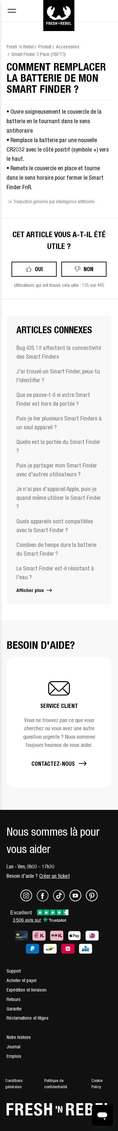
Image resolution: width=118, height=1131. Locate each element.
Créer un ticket (54, 876)
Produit (44, 46)
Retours (14, 999)
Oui (39, 269)
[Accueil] (59, 7)
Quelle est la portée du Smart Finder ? (58, 446)
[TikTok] (61, 899)
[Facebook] (45, 899)
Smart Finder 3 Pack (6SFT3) (38, 54)
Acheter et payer (22, 980)
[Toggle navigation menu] (12, 12)
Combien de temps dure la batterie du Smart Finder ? (56, 549)
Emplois (14, 1056)
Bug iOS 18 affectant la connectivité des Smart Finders (58, 352)
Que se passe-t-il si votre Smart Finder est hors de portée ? (53, 399)
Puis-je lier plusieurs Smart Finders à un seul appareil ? (59, 423)
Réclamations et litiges (28, 1018)
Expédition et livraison (27, 989)
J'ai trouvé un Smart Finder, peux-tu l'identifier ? (58, 376)
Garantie (14, 1008)
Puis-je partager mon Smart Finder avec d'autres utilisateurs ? (56, 470)
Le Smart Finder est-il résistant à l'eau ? (55, 573)
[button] (59, 722)
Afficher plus (30, 590)
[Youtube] (77, 899)
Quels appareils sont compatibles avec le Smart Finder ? (54, 525)
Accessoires (67, 46)
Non (88, 269)
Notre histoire (19, 1037)
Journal (13, 1046)
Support (14, 971)
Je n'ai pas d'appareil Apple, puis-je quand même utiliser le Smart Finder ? (58, 497)
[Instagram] (28, 899)
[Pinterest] (92, 899)
